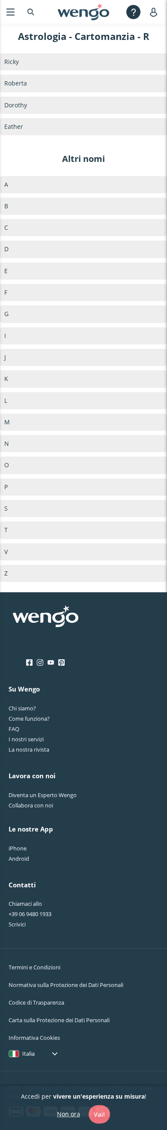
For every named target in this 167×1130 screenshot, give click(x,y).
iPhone (18, 848)
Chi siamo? (22, 708)
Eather (13, 126)
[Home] (83, 12)
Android (19, 858)
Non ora (68, 1114)
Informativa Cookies (34, 1038)
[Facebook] (29, 663)
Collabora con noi (31, 805)
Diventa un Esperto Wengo (43, 795)
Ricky (11, 62)
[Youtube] (51, 663)
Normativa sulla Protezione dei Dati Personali (66, 985)
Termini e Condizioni (34, 967)
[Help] (133, 12)
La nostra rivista (29, 749)
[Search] (31, 12)
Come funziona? (29, 718)
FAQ (14, 729)
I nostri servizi (26, 739)
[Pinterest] (61, 663)
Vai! (99, 1114)
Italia (28, 1053)
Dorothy (15, 105)
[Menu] (10, 12)
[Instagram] (40, 663)
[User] (155, 12)
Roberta (15, 83)
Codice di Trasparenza (36, 1002)
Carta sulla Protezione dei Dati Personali (59, 1020)
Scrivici (17, 924)
